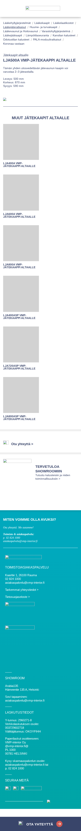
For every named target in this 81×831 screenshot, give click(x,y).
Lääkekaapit (42, 22)
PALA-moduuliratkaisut (47, 39)
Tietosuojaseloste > (17, 596)
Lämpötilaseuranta (37, 35)
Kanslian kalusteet (64, 35)
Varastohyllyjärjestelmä (56, 31)
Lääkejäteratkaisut (14, 27)
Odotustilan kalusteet (16, 39)
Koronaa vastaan (13, 43)
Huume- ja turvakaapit (43, 27)
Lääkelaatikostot (63, 22)
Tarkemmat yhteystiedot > (22, 589)
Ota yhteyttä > (22, 444)
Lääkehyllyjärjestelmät (17, 22)
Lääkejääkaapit (12, 35)
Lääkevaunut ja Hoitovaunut (20, 31)
